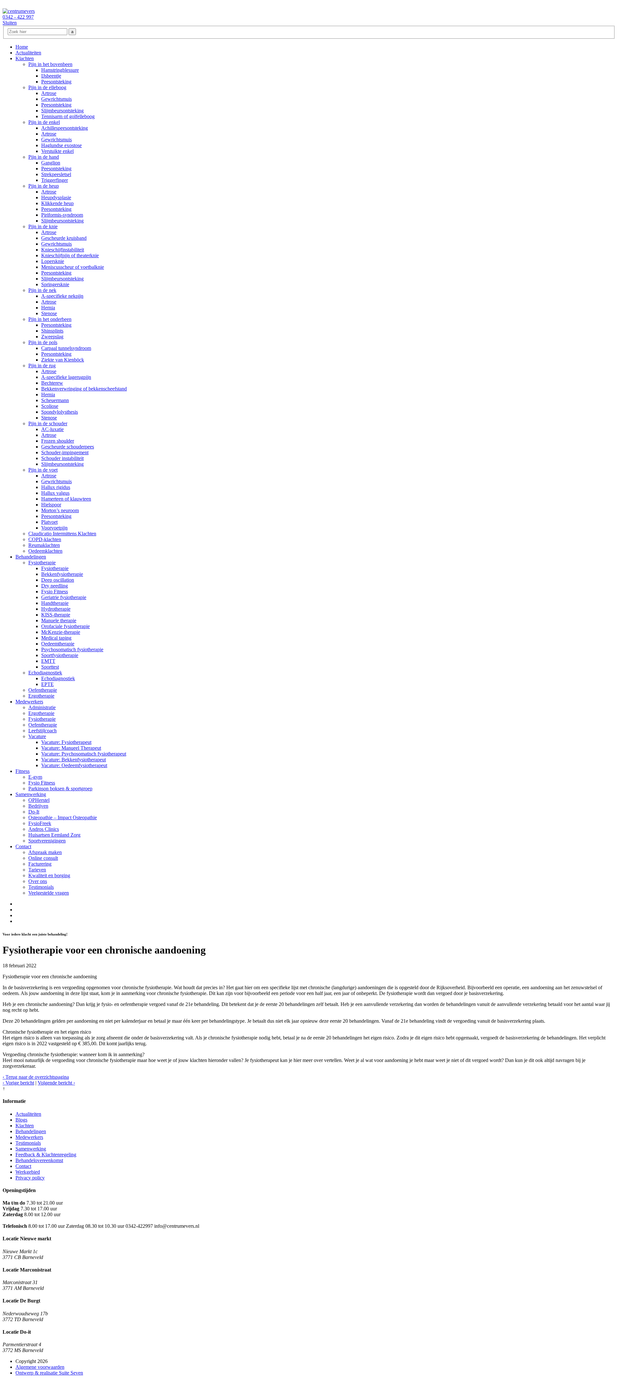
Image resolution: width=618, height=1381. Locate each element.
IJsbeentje (51, 76)
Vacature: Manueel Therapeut (71, 748)
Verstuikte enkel (57, 151)
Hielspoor (51, 504)
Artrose (48, 93)
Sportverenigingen (47, 840)
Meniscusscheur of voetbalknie (72, 267)
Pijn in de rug (42, 365)
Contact (23, 846)
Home (21, 47)
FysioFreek (39, 823)
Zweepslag (52, 336)
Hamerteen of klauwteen (66, 499)
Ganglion (50, 162)
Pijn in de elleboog (47, 87)
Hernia (48, 307)
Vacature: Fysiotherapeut (66, 742)
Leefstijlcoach (42, 730)
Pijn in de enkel (44, 122)
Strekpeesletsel (56, 174)
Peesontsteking (56, 81)
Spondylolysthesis (59, 412)
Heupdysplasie (56, 197)
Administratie (42, 707)
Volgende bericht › (56, 1082)
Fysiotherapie (42, 562)
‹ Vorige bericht (18, 1082)
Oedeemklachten (45, 551)
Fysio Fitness (54, 591)
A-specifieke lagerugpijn (66, 377)
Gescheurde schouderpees (67, 446)
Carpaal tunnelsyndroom (66, 348)
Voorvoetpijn (54, 528)
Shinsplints (52, 331)
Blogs (21, 1120)
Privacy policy (30, 1177)
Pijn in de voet (43, 470)
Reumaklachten (44, 545)
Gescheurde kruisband (64, 238)
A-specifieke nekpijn (62, 296)
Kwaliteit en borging (49, 875)
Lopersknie (52, 261)
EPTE (47, 684)
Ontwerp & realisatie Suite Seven (49, 1373)
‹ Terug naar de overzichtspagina (36, 1077)
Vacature (37, 736)
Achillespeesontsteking (64, 128)
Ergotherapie (41, 696)
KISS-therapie (55, 614)
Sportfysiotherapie (59, 655)
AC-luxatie (52, 429)
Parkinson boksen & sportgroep (60, 788)
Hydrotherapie (55, 609)
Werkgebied (27, 1172)
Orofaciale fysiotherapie (65, 626)
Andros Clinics (43, 829)
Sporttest (50, 667)
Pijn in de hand (43, 157)
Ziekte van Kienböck (62, 359)
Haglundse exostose (61, 145)
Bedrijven (38, 806)
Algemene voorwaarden (39, 1367)
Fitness (22, 771)
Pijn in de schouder (47, 423)
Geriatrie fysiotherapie (63, 597)
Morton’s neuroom (60, 510)
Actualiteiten (28, 52)
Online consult (43, 858)
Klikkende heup (57, 203)
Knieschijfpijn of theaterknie (70, 255)
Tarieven (37, 869)
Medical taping (56, 638)
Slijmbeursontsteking (62, 110)
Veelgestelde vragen (48, 893)
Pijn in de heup (43, 186)
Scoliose (49, 406)
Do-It (33, 811)
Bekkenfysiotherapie (62, 574)
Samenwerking (30, 794)
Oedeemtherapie (57, 643)
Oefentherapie (42, 690)
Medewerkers (29, 701)
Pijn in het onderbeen (49, 319)
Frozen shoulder (57, 441)
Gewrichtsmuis (56, 99)
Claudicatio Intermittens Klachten (62, 533)
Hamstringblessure (60, 70)
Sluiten (10, 22)
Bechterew (52, 383)
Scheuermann (55, 400)
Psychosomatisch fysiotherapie (72, 649)
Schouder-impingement (65, 452)
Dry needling (54, 585)
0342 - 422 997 (18, 17)
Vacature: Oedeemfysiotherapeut (74, 765)
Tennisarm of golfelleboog (68, 116)
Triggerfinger (54, 180)
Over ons (37, 881)
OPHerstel (39, 800)
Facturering (40, 864)
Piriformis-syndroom (62, 215)
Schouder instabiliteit (62, 458)
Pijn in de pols (42, 342)
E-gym (35, 777)
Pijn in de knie (43, 226)
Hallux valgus (55, 493)
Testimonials (41, 887)
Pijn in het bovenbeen (50, 64)
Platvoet (49, 522)
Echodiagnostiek (45, 672)
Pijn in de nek (42, 290)
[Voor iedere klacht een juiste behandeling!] (19, 11)
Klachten (24, 58)
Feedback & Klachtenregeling (45, 1154)
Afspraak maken (45, 852)
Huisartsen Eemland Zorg (54, 835)
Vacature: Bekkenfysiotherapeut (73, 759)
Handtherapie (55, 603)
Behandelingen (30, 556)
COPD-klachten (44, 539)
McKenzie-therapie (60, 632)
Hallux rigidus (55, 487)
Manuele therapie (58, 620)
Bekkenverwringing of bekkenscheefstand (84, 388)
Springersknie (55, 284)
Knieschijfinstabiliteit (62, 249)
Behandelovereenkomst (39, 1160)
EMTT (48, 661)
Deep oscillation (57, 580)
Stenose (49, 313)
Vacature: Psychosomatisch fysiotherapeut (83, 753)
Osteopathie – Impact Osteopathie (62, 817)
